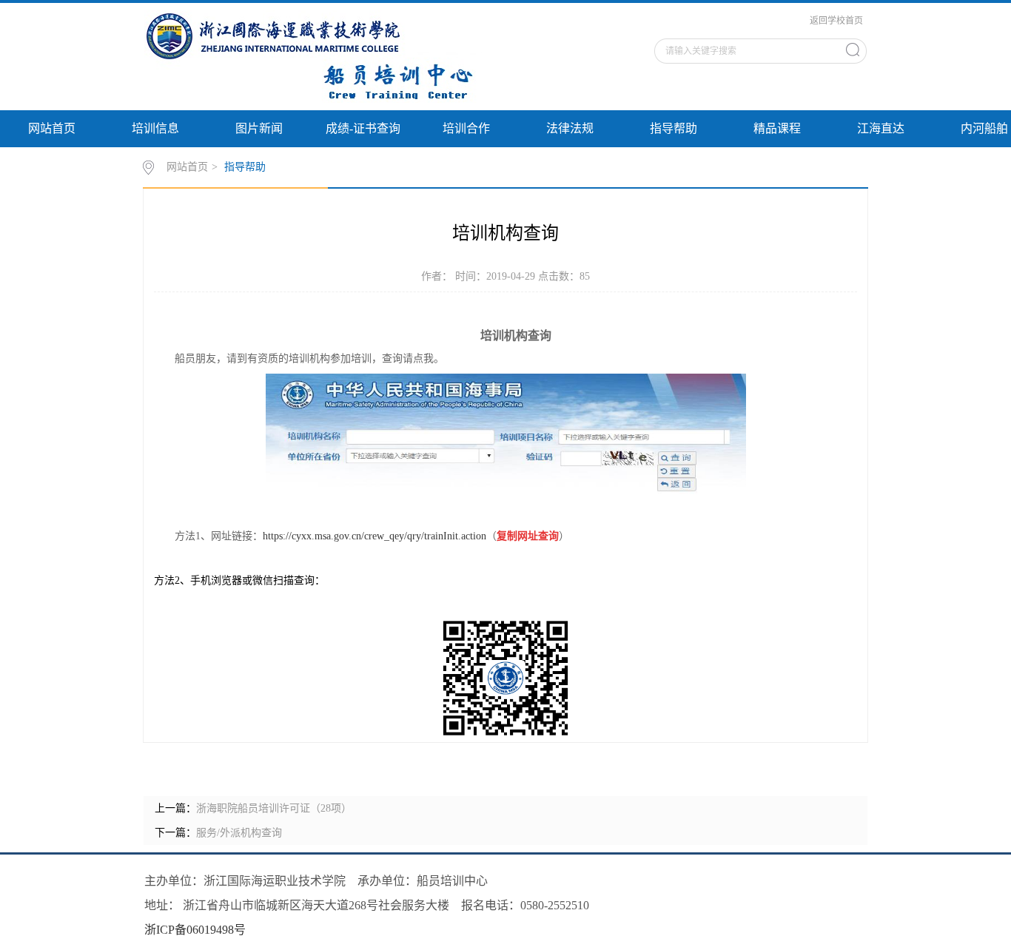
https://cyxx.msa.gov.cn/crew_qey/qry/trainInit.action (374, 536)
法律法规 (570, 128)
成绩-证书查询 (363, 128)
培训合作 (466, 128)
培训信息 (155, 128)
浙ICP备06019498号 (195, 929)
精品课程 (777, 128)
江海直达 (880, 128)
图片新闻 (259, 128)
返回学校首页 (836, 21)
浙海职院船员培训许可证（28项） (274, 808)
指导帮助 (673, 128)
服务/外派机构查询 (239, 832)
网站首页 (51, 128)
